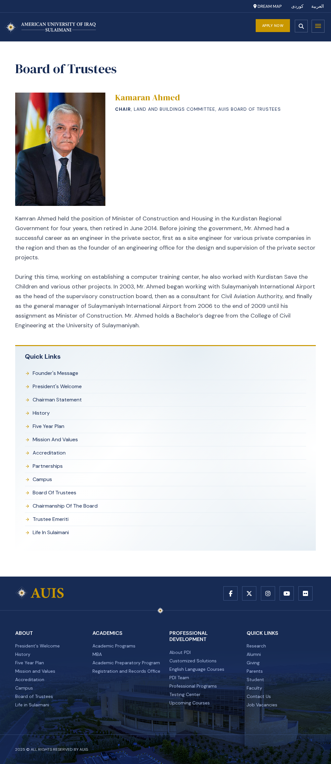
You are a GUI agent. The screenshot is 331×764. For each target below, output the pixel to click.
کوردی (297, 6)
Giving (253, 663)
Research (256, 646)
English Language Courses (196, 669)
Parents (255, 671)
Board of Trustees (54, 492)
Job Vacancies (262, 705)
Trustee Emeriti (51, 519)
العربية (317, 6)
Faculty (254, 688)
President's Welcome (57, 386)
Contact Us (259, 696)
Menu (318, 26)
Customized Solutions (193, 661)
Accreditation (49, 452)
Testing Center (184, 694)
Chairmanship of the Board (65, 505)
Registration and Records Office (126, 671)
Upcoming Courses (189, 703)
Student (255, 679)
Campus (42, 479)
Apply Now (273, 25)
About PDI (180, 652)
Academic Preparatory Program (126, 663)
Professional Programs (193, 686)
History (41, 413)
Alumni (254, 654)
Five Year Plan (48, 426)
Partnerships (48, 466)
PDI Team (179, 677)
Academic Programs (113, 646)
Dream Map (269, 6)
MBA (97, 654)
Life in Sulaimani (51, 532)
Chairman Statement (57, 399)
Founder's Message (55, 373)
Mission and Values (55, 439)
